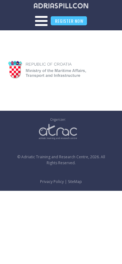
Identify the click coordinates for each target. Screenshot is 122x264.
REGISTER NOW (69, 21)
